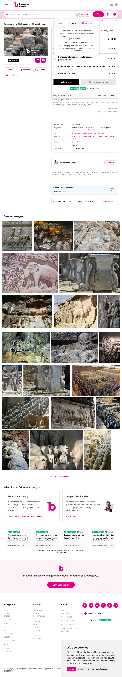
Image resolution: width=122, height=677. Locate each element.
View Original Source (95, 130)
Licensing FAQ (113, 108)
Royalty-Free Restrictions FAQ (107, 112)
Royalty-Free (107, 30)
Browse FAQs (37, 655)
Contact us (110, 162)
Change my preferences (97, 669)
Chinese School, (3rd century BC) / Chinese (88, 133)
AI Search (85, 14)
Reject (80, 669)
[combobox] (60, 14)
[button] (85, 190)
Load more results (61, 476)
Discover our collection (18, 655)
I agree (71, 669)
